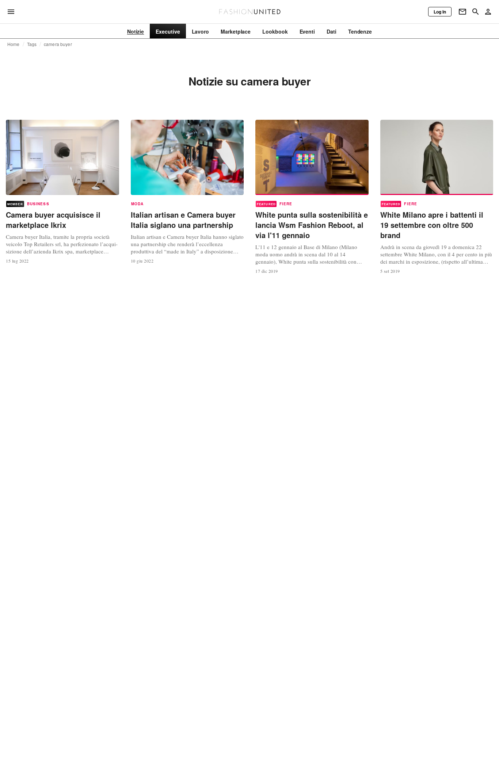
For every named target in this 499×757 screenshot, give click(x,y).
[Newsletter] (462, 11)
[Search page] (475, 11)
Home (13, 44)
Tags (32, 44)
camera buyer (58, 44)
